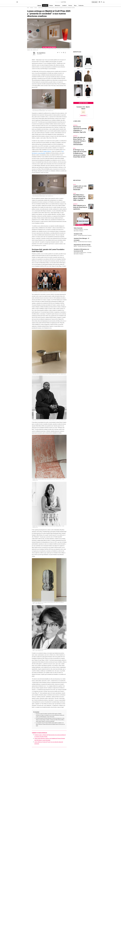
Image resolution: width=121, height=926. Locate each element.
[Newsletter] (99, 2)
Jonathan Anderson (47, 151)
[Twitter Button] (58, 52)
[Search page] (102, 2)
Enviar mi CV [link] (83, 115)
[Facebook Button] (60, 52)
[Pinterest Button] (63, 52)
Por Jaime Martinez (41, 52)
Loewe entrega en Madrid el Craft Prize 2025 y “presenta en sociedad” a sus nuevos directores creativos (56, 7)
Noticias (31, 7)
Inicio (28, 7)
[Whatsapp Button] (65, 52)
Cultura (35, 7)
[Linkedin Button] (62, 52)
